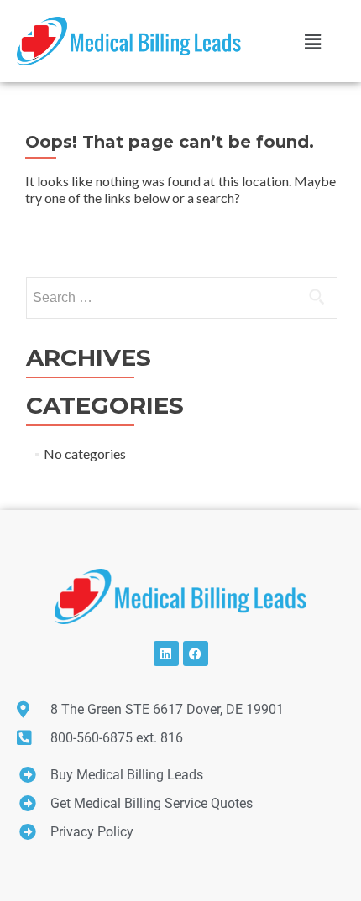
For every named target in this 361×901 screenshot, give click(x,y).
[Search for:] (181, 298)
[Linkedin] (166, 653)
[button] (312, 41)
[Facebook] (195, 653)
